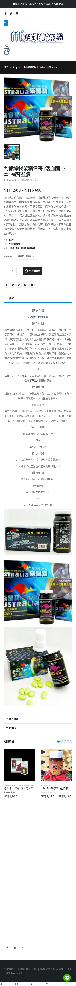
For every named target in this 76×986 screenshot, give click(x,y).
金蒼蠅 (7, 869)
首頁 (6, 67)
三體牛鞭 (8, 920)
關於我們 (8, 824)
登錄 (6, 850)
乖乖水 (7, 864)
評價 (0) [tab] (12, 727)
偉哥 (17, 248)
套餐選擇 (7, 256)
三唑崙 (7, 890)
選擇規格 (66, 755)
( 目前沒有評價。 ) (27, 180)
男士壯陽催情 (14, 244)
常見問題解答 (10, 829)
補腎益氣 (9, 375)
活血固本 (22, 375)
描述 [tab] (11, 298)
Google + (25, 285)
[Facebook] (5, 13)
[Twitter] (11, 13)
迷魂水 (7, 880)
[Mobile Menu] (6, 23)
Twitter (13, 285)
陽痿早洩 (31, 248)
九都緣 (11, 248)
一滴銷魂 (8, 885)
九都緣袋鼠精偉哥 (38, 316)
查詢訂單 (8, 834)
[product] (19, 765)
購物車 (7, 844)
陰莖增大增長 (29, 785)
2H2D (6, 915)
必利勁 (7, 910)
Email (32, 285)
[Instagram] (16, 13)
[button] (58, 741)
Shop (15, 67)
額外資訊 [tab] (13, 719)
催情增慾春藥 (8, 785)
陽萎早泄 (32, 380)
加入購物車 (34, 271)
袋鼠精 (23, 248)
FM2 (6, 875)
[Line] (67, 978)
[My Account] (7, 46)
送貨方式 (8, 839)
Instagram (22, 947)
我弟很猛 (8, 931)
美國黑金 (8, 905)
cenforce (8, 926)
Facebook (6, 285)
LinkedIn (19, 285)
